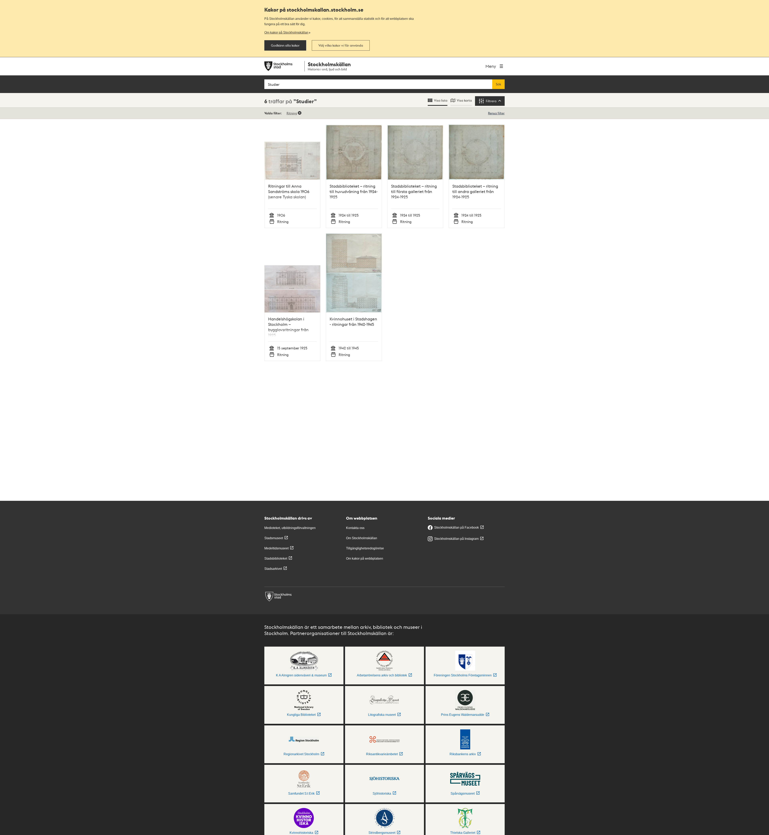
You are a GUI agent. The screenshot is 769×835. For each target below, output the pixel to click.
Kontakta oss (355, 528)
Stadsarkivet (273, 568)
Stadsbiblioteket (275, 558)
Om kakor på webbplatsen (364, 558)
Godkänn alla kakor (285, 45)
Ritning (292, 113)
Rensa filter (496, 113)
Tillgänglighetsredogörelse (365, 548)
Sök (498, 84)
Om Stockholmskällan (361, 538)
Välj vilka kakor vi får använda (340, 45)
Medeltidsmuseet (276, 548)
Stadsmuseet (273, 538)
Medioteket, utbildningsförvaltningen (290, 528)
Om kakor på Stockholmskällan (286, 32)
